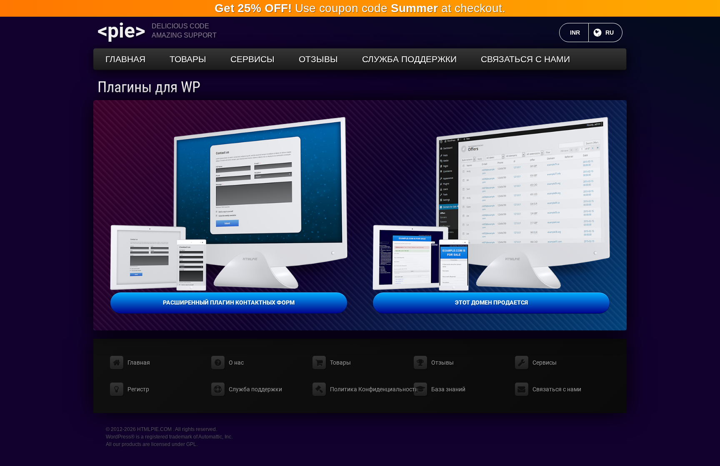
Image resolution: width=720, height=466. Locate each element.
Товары (188, 59)
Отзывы (318, 59)
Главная (125, 59)
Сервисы (252, 59)
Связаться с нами (525, 59)
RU (613, 32)
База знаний (448, 389)
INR (579, 32)
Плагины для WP (149, 87)
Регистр (138, 389)
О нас (236, 362)
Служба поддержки (409, 59)
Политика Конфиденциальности (374, 389)
